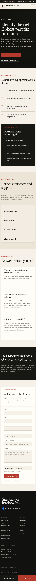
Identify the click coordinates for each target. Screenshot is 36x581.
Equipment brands (5, 525)
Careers (22, 530)
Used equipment (5, 528)
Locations (22, 525)
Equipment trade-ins (6, 538)
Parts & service (23, 520)
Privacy (22, 533)
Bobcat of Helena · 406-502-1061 (9, 554)
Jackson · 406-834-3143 (7, 549)
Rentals (3, 533)
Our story (22, 528)
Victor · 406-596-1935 (6, 557)
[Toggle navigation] (33, 6)
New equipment (5, 520)
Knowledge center (24, 523)
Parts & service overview (10, 60)
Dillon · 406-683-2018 (6, 552)
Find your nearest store (26, 1)
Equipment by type (5, 523)
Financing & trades (5, 535)
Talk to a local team (11, 55)
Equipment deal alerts (9, 1)
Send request (11, 476)
